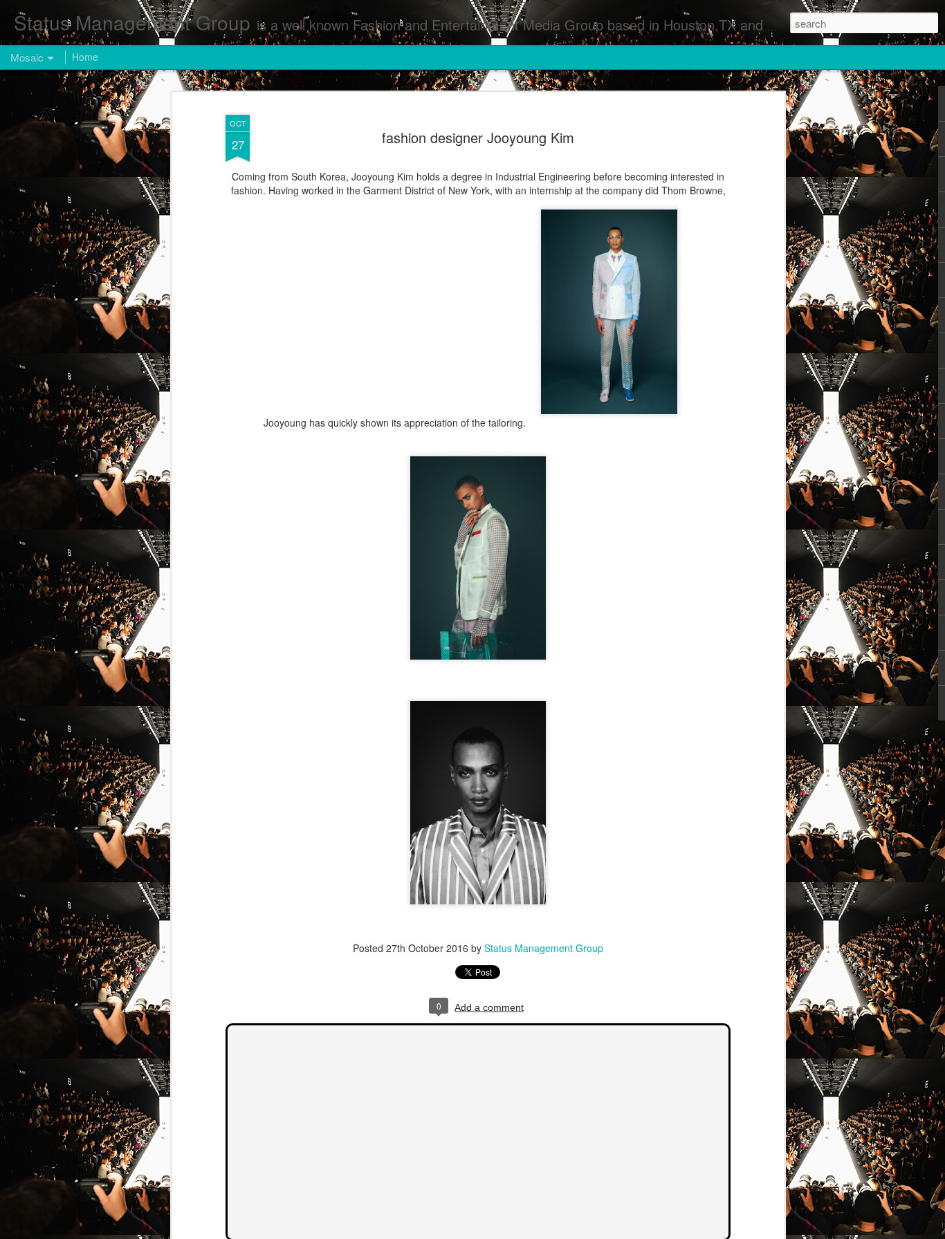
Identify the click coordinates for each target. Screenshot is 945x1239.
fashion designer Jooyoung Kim (478, 137)
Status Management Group (543, 948)
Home (85, 57)
